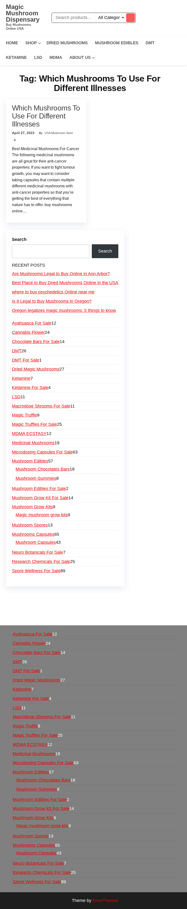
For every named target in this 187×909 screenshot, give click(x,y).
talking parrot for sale (81, 609)
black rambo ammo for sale (131, 609)
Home (12, 43)
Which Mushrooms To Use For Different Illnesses (46, 116)
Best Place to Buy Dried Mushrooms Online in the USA (65, 282)
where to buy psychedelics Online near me (53, 292)
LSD (38, 57)
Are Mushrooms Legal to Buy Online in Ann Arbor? (61, 273)
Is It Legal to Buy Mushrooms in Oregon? (52, 301)
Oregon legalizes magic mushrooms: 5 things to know (64, 310)
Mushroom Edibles (116, 43)
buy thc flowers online (83, 602)
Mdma (55, 57)
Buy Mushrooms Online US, (106, 595)
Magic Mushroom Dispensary (22, 13)
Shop (31, 43)
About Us (80, 57)
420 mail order (45, 602)
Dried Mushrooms (67, 43)
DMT (150, 43)
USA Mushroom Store (59, 133)
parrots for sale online (128, 602)
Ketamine (16, 57)
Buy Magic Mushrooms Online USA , (43, 595)
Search (19, 239)
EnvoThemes (105, 900)
